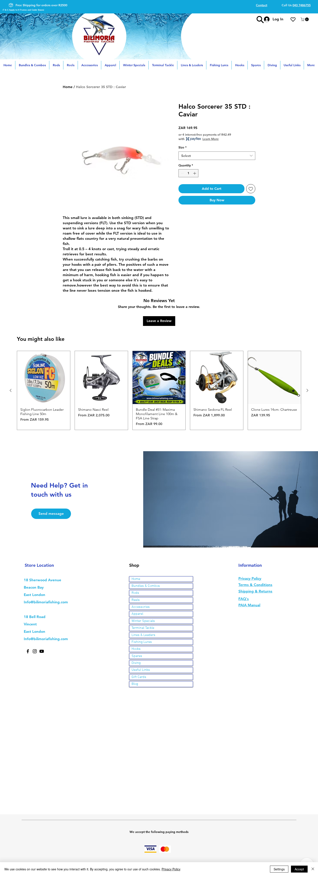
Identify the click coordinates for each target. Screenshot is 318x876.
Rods (135, 593)
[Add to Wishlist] (250, 188)
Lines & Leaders (143, 635)
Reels (136, 600)
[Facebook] (28, 651)
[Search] (260, 19)
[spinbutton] (188, 173)
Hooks (136, 649)
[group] (159, 390)
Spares (137, 656)
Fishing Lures (142, 642)
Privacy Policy (171, 869)
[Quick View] (43, 377)
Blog (135, 684)
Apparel (137, 614)
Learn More (210, 139)
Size (182, 147)
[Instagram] (34, 651)
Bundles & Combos (146, 586)
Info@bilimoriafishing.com (46, 602)
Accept (299, 869)
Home (67, 87)
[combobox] (216, 155)
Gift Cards (139, 677)
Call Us (296, 5)
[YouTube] (41, 651)
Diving (136, 663)
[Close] (312, 869)
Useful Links (141, 670)
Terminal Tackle (143, 628)
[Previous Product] (10, 390)
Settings (279, 869)
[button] (305, 19)
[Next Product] (307, 390)
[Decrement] (182, 173)
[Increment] (195, 173)
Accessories (141, 607)
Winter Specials (143, 621)
